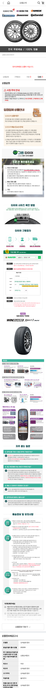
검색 (39, 3)
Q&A (40, 77)
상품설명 (6, 77)
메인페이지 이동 (8, 2)
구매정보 (17, 77)
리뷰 (29, 77)
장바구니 (43, 3)
